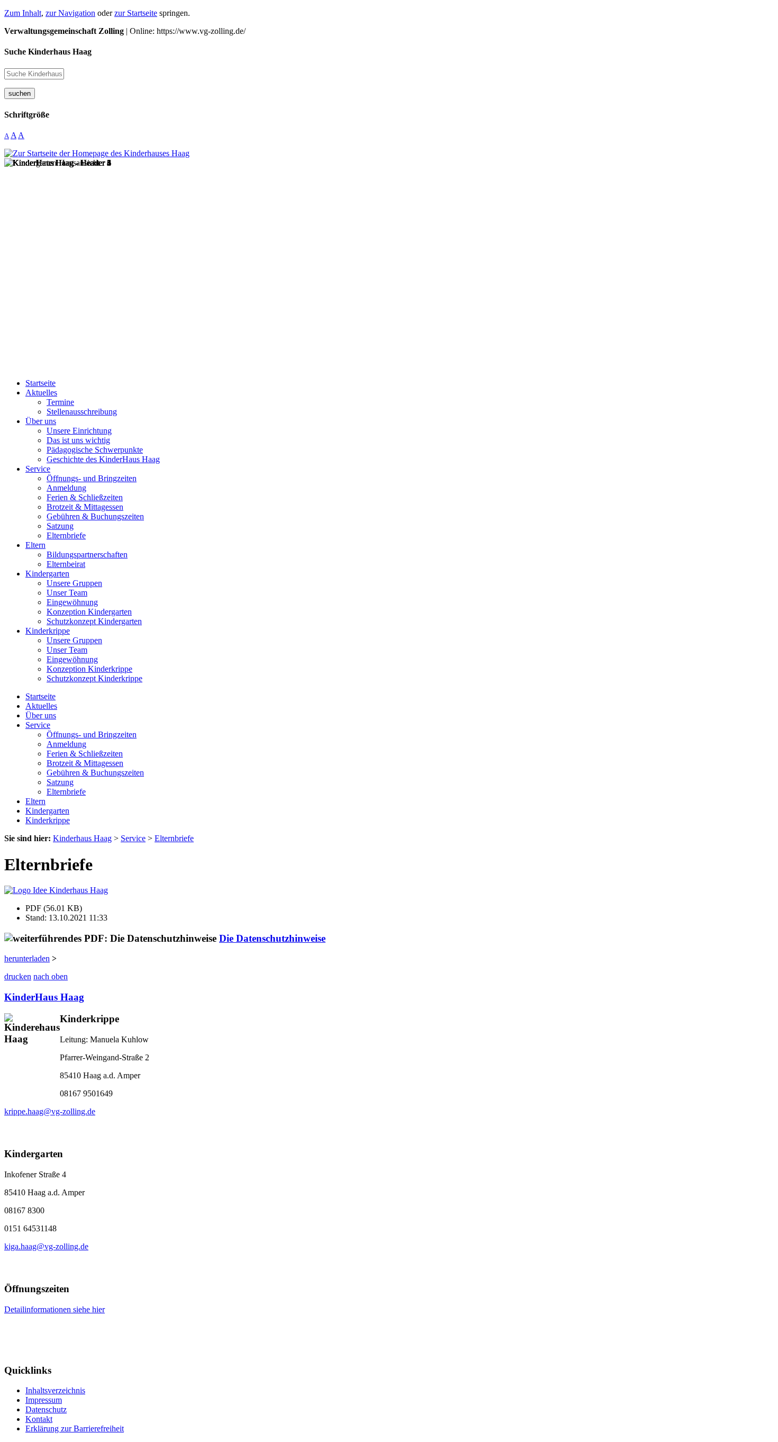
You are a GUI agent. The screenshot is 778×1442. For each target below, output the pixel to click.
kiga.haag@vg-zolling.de (46, 1246)
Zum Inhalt (22, 12)
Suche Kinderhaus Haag (48, 51)
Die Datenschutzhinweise (272, 938)
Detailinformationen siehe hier (54, 1309)
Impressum (43, 1399)
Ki (9, 997)
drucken (17, 976)
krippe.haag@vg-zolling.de (49, 1111)
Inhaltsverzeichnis (55, 1390)
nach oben (50, 976)
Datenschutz (46, 1409)
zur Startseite (135, 12)
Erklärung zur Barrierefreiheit (74, 1428)
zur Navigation (70, 12)
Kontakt (38, 1418)
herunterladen (27, 958)
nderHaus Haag (49, 997)
